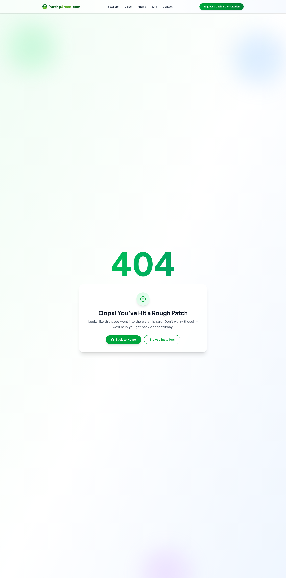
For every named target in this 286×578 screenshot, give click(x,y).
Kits (154, 6)
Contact (167, 6)
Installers (113, 6)
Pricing (142, 6)
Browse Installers (162, 339)
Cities (128, 6)
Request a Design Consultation (221, 6)
